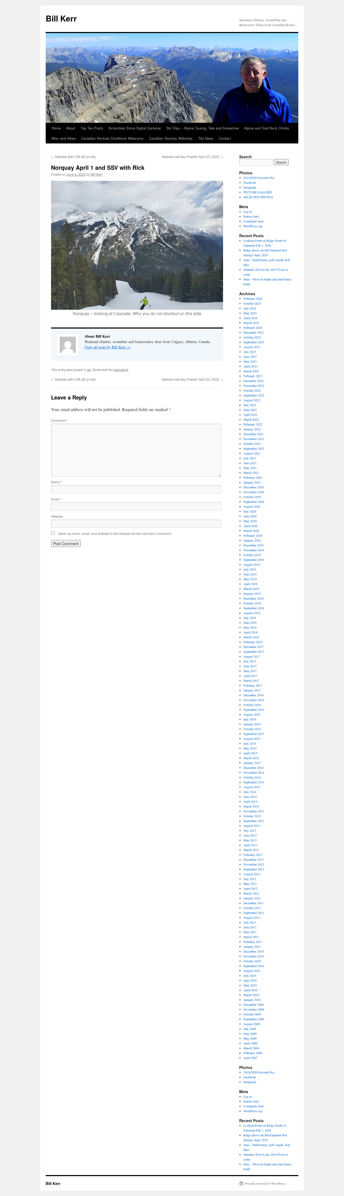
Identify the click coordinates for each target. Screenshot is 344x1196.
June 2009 (250, 1033)
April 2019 (250, 584)
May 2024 (250, 313)
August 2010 (251, 970)
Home (56, 128)
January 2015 (252, 763)
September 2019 (253, 559)
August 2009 (251, 1024)
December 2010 (253, 951)
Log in (247, 211)
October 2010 (252, 961)
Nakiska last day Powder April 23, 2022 (192, 156)
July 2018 (249, 617)
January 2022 (252, 429)
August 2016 (251, 714)
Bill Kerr (61, 18)
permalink (121, 369)
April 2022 (250, 414)
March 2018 (251, 637)
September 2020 (253, 501)
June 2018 (250, 622)
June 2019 (250, 574)
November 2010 (253, 956)
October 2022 (252, 390)
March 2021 (251, 472)
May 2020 (250, 521)
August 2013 (251, 825)
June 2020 (250, 516)
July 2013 (249, 830)
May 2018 (250, 627)
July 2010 (249, 975)
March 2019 (251, 588)
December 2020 (253, 487)
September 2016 (253, 709)
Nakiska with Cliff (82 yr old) (73, 156)
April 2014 (250, 801)
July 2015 (249, 743)
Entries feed (251, 216)
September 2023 (253, 342)
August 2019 (251, 564)
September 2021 (253, 448)
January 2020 (252, 540)
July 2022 (249, 405)
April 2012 (250, 888)
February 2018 (252, 642)
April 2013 (250, 845)
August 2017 (251, 656)
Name (56, 482)
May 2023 (250, 361)
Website (57, 516)
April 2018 (250, 632)
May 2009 (250, 1038)
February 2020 (252, 535)
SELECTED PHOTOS (258, 197)
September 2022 (253, 395)
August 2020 (251, 506)
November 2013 (253, 811)
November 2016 (253, 700)
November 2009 (253, 1009)
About (70, 128)
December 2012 (253, 859)
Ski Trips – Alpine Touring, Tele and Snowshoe (202, 128)
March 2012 (251, 893)
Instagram (249, 187)
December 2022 (253, 381)
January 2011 (252, 946)
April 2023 (250, 366)
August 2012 (251, 874)
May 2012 (250, 883)
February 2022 (252, 424)
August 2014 (251, 787)
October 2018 (252, 603)
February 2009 (252, 1053)
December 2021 (253, 434)
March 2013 (251, 850)
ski (89, 369)
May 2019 (250, 579)
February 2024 (252, 327)
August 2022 (251, 400)
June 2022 (250, 410)
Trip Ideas (205, 138)
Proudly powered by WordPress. (265, 1183)
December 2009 (253, 1004)
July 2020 (249, 511)
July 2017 (249, 661)
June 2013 (250, 835)
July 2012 (249, 879)
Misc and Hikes (64, 138)
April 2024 (250, 318)
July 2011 (249, 922)
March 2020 (251, 530)
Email (56, 499)
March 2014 (251, 806)
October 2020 (252, 497)
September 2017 (253, 651)
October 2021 (252, 443)
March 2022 (251, 419)
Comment (59, 420)
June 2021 (250, 463)
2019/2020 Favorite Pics (259, 177)
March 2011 (251, 937)
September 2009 (253, 1019)
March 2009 (251, 1048)
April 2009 (250, 1043)
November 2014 (253, 772)
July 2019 (249, 569)
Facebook (249, 182)
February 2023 (252, 376)
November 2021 (253, 439)
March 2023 (251, 371)
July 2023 (249, 352)
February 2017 (252, 685)
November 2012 (253, 864)
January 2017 (252, 690)
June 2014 (250, 796)
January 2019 (252, 593)
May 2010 (250, 985)
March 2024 (251, 322)
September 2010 (253, 966)
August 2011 (251, 917)
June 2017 (250, 666)
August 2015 (251, 738)
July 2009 (249, 1028)
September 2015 (253, 734)
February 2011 (252, 941)
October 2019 (252, 555)
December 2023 (253, 332)
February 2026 (252, 298)
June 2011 (250, 927)
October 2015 (252, 729)
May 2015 (250, 748)
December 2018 (253, 598)
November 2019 (253, 550)
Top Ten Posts (92, 128)
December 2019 (253, 545)
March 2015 (251, 758)
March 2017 (251, 680)
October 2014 (252, 777)
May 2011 (250, 932)
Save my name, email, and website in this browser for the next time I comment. (115, 533)
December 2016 (253, 695)
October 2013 (252, 816)
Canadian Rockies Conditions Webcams (112, 138)
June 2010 (250, 980)
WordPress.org (253, 226)
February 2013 (252, 854)
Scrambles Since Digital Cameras (135, 128)
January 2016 (252, 724)
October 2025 (252, 303)
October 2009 (252, 1014)
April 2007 (250, 1057)
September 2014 (253, 782)
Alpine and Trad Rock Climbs (266, 128)
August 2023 (251, 347)
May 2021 (250, 468)
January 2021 (252, 482)
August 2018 (251, 613)
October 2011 (252, 908)
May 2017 (250, 671)
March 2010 (251, 995)
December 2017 (253, 646)
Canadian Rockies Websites (171, 138)
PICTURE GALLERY (258, 192)
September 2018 (253, 608)
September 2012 (253, 869)
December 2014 (253, 767)
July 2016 (249, 719)
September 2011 (253, 912)
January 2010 (252, 999)
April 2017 (250, 675)
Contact (225, 138)
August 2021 (251, 453)
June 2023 (250, 356)
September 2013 (253, 821)
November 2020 (253, 492)
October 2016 (252, 705)
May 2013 (250, 840)
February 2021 (252, 477)
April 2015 (250, 753)
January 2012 (252, 898)
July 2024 (249, 308)
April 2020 (250, 526)
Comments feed (253, 221)
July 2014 (249, 792)
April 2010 (250, 990)
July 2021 (249, 458)
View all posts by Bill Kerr (107, 347)
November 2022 (253, 385)
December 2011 (253, 903)
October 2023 (252, 337)
